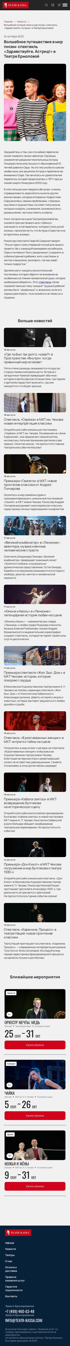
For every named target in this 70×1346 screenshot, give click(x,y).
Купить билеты (35, 1045)
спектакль (45, 282)
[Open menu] (65, 5)
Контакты (11, 1296)
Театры (9, 1255)
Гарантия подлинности (14, 1288)
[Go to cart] (59, 5)
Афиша (9, 1243)
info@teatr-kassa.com (23, 1320)
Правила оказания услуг (15, 1278)
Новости (10, 1249)
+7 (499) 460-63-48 (19, 1311)
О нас (8, 1261)
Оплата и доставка (11, 1269)
